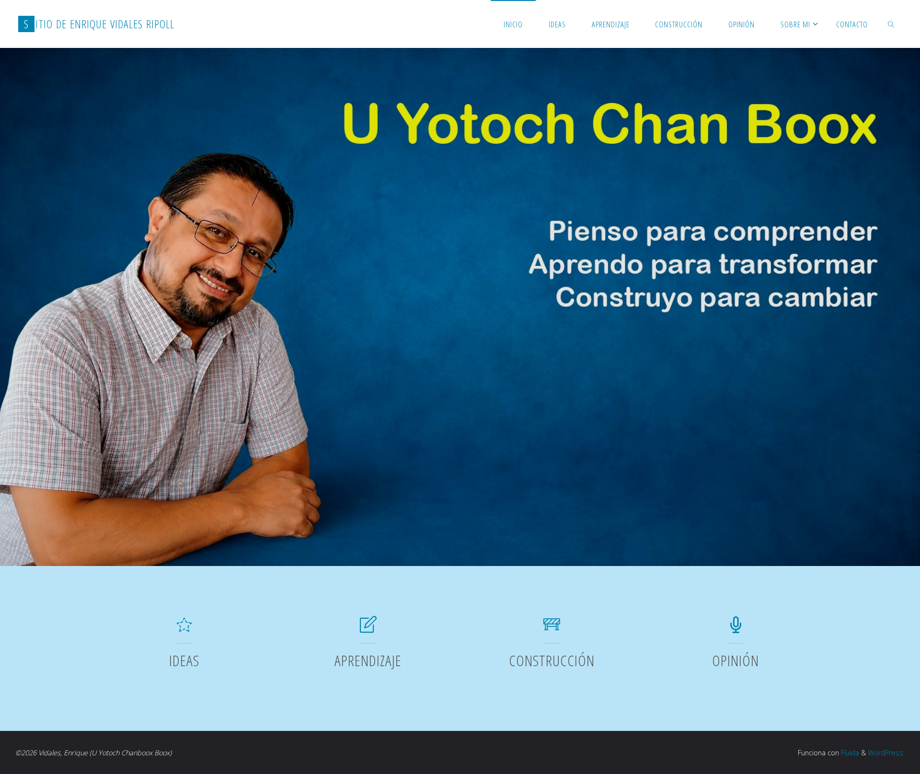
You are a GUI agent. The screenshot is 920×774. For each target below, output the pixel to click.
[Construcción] (551, 629)
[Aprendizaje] (368, 629)
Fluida (849, 752)
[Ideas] (184, 629)
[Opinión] (735, 629)
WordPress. (886, 752)
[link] (890, 24)
